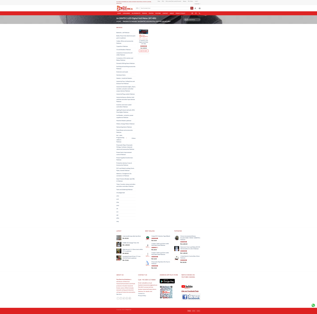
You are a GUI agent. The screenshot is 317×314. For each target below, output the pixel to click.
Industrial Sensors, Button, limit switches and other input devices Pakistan (125, 99)
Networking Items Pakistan (124, 127)
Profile (144, 13)
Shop (159, 1)
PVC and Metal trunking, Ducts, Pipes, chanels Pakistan (125, 169)
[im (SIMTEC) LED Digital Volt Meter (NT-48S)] (143, 32)
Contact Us (141, 293)
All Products (136, 13)
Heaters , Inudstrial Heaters (124, 78)
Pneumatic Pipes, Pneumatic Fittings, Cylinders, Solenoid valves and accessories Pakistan (125, 147)
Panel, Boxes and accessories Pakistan (124, 131)
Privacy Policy (180, 13)
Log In (196, 1)
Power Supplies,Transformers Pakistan (124, 159)
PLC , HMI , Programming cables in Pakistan (120, 139)
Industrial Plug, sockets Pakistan (125, 94)
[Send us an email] (126, 298)
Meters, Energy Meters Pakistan (125, 124)
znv (117, 212)
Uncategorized (120, 192)
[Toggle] (126, 138)
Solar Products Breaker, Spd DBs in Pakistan (125, 180)
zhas (117, 202)
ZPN (117, 218)
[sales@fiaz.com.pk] (192, 13)
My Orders (190, 1)
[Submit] (191, 8)
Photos (151, 13)
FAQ (163, 1)
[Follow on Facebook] (118, 298)
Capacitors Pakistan (122, 46)
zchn (117, 196)
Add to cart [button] (143, 50)
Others (134, 138)
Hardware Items (121, 75)
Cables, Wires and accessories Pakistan (124, 42)
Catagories (126, 13)
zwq (117, 221)
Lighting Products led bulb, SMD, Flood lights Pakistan (125, 111)
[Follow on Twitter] (124, 298)
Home (119, 13)
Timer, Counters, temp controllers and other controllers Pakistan (125, 185)
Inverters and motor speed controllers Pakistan (123, 106)
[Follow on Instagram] (121, 298)
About (172, 13)
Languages (197, 3)
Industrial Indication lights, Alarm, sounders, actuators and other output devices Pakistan (126, 89)
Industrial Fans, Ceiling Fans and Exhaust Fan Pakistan (125, 82)
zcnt (117, 199)
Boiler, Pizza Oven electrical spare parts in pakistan (125, 37)
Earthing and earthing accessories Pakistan (125, 67)
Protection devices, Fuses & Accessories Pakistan (124, 164)
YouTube (158, 13)
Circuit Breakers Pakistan (123, 49)
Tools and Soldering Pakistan (124, 189)
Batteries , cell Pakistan (122, 32)
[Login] (195, 8)
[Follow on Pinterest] (129, 298)
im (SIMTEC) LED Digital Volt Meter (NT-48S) (143, 42)
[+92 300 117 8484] (200, 13)
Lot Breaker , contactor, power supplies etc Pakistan (124, 116)
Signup (184, 1)
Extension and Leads (122, 72)
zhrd (117, 205)
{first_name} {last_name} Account (173, 1)
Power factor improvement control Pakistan (124, 153)
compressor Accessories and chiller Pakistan (124, 54)
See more (119, 294)
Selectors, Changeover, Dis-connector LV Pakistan (124, 174)
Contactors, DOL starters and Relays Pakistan (124, 59)
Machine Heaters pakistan (123, 120)
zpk (117, 215)
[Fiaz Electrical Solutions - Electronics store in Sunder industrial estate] (124, 8)
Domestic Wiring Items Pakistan (125, 63)
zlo (117, 208)
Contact (165, 13)
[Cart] (200, 8)
